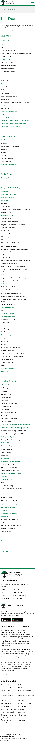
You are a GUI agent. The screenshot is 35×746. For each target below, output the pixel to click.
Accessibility (5, 516)
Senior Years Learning (8, 317)
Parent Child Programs (8, 446)
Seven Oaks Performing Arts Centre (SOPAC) (15, 102)
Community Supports (8, 304)
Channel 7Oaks (6, 394)
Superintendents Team (8, 164)
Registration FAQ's (7, 498)
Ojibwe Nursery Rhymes (9, 246)
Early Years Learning (7, 307)
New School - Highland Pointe (10, 127)
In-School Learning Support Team (11, 293)
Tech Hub (4, 332)
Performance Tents (7, 406)
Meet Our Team (6, 218)
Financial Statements (8, 50)
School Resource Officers (9, 513)
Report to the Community (9, 96)
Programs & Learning (10, 187)
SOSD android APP (17, 620)
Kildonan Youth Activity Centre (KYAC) (13, 431)
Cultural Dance (6, 421)
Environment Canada (8, 72)
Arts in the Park (6, 385)
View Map (3, 586)
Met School (4, 326)
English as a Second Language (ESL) (12, 504)
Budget (3, 47)
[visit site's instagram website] (6, 675)
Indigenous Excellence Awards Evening (13, 278)
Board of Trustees (6, 140)
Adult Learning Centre (8, 197)
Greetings (4, 143)
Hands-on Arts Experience (9, 403)
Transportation (5, 59)
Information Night (7, 108)
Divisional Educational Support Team (13, 296)
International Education (8, 507)
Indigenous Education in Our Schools (13, 225)
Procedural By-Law (7, 158)
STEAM (3, 310)
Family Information (9, 381)
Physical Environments (8, 528)
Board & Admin (8, 136)
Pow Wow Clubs (6, 231)
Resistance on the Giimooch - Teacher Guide (15, 260)
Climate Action (5, 206)
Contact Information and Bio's (10, 146)
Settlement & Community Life (10, 347)
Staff (2, 114)
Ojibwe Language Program (9, 237)
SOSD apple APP (6, 620)
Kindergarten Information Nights (11, 440)
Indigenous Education (8, 215)
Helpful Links (5, 371)
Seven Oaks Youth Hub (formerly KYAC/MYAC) (16, 428)
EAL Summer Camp (7, 486)
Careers (4, 541)
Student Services (6, 284)
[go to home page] (8, 2)
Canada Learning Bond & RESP (11, 461)
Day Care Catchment (7, 62)
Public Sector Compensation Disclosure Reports (16, 53)
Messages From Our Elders (9, 222)
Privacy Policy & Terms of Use (8, 734)
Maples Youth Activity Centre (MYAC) (13, 434)
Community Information (9, 111)
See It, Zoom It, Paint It (8, 412)
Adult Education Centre (8, 194)
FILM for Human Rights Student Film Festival (15, 209)
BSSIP (2, 275)
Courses (3, 344)
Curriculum (4, 200)
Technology (4, 510)
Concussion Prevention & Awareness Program (15, 425)
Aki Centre (4, 191)
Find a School (7, 174)
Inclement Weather (7, 69)
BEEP (2, 482)
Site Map (20, 734)
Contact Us (4, 341)
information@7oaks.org (20, 595)
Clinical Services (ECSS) (8, 287)
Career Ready (5, 323)
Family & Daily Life (7, 362)
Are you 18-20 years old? (9, 467)
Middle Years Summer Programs (11, 489)
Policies (3, 155)
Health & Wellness (7, 359)
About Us (5, 40)
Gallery (3, 365)
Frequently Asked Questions (10, 470)
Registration (5, 458)
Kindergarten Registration (9, 437)
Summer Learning (6, 479)
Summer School (6, 492)
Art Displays (5, 388)
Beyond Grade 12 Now (8, 320)
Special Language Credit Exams (11, 473)
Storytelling (4, 415)
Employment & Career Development (12, 353)
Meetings (4, 149)
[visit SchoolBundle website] (17, 741)
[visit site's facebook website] (2, 675)
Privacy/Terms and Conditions (10, 501)
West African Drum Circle (9, 418)
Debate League (6, 329)
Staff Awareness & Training (9, 519)
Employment (5, 522)
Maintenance (5, 78)
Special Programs (6, 449)
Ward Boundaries (6, 161)
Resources (4, 455)
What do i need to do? (8, 464)
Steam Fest (4, 476)
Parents (3, 105)
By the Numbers (6, 90)
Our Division (5, 84)
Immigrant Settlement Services (11, 338)
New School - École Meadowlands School (14, 124)
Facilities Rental (6, 81)
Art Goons (4, 391)
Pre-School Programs (7, 443)
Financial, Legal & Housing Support (12, 356)
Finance (3, 44)
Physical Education (7, 212)
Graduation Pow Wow (8, 228)
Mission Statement (7, 87)
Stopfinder (4, 75)
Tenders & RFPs (6, 56)
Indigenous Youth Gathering (10, 281)
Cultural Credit (5, 234)
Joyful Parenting (6, 452)
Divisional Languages (7, 335)
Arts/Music (4, 203)
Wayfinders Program (7, 368)
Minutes (3, 152)
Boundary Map (5, 178)
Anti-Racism (5, 93)
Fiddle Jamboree (6, 397)
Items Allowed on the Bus (9, 66)
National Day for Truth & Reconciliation (13, 266)
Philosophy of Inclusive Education (12, 290)
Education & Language (8, 350)
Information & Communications (11, 525)
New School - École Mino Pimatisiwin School (15, 120)
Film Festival (5, 400)
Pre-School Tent (6, 409)
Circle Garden (5, 257)
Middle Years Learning (8, 313)
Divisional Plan (5, 99)
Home (4, 9)
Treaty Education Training (9, 263)
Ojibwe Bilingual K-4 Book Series (11, 243)
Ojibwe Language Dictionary (10, 240)
